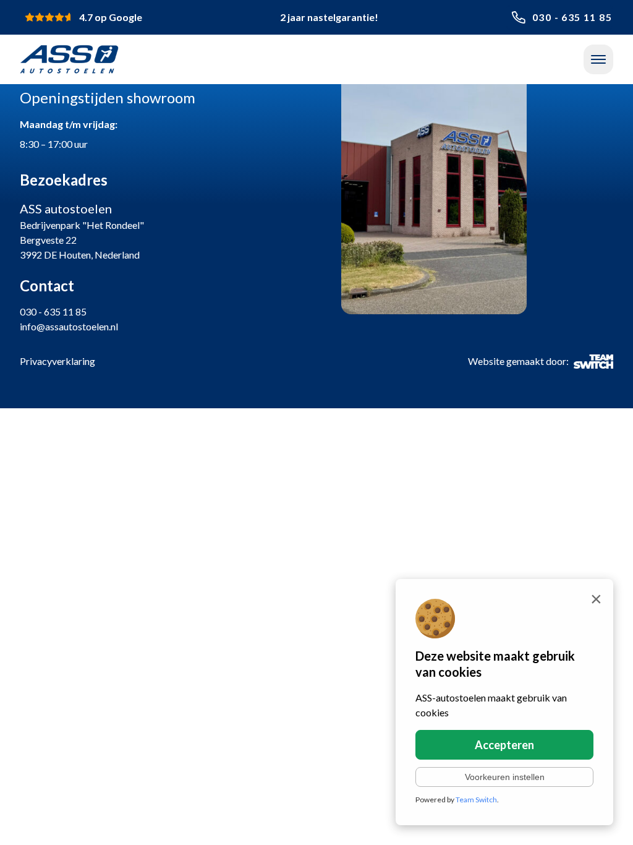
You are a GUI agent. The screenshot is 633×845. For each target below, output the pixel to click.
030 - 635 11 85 (572, 17)
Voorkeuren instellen (505, 777)
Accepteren (504, 745)
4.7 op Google (110, 17)
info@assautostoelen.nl (69, 326)
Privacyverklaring (57, 361)
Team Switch (476, 799)
